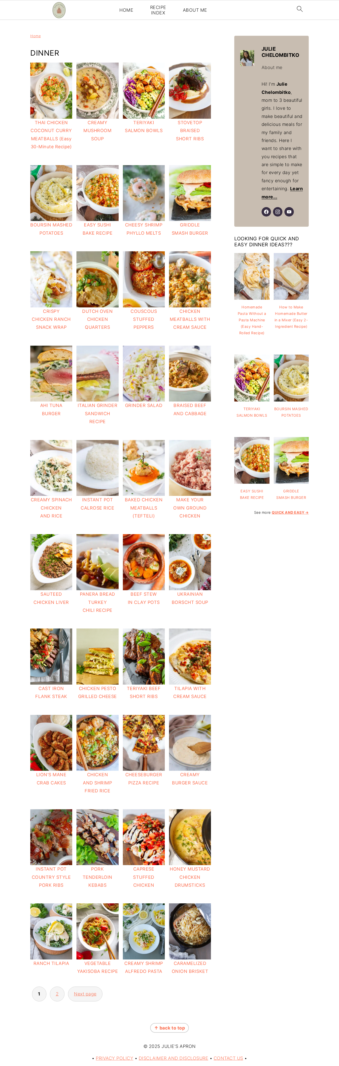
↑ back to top (169, 1027)
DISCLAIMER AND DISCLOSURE (173, 1058)
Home (35, 36)
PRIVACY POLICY (114, 1058)
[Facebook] (266, 212)
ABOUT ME (195, 10)
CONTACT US (228, 1058)
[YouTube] (289, 212)
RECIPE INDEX (158, 10)
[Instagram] (277, 212)
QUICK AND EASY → (290, 512)
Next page (85, 993)
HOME (126, 10)
